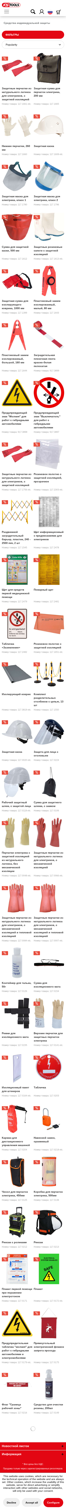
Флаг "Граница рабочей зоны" (11, 1406)
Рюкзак (38, 1242)
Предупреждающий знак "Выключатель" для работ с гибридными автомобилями (47, 420)
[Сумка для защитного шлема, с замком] (49, 782)
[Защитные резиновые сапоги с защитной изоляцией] (49, 226)
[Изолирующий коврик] (17, 674)
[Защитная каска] (49, 126)
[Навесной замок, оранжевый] (49, 1117)
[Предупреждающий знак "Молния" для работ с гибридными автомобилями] (17, 392)
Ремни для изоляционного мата (15, 1035)
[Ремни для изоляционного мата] (17, 1013)
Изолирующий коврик (16, 694)
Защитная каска (44, 146)
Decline (11, 1502)
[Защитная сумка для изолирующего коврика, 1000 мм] (17, 281)
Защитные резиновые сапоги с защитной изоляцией (48, 250)
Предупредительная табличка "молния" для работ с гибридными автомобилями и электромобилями (17, 1350)
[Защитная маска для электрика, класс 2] (49, 176)
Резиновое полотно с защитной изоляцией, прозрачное (48, 478)
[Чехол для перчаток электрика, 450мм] (17, 1172)
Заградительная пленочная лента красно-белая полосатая (44, 361)
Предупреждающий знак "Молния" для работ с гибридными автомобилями (15, 418)
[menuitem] (8, 11)
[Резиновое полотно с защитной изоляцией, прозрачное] (49, 454)
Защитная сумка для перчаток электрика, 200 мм (47, 92)
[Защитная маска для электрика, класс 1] (17, 176)
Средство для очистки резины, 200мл (48, 1406)
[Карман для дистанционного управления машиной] (17, 1117)
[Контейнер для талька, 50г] (17, 962)
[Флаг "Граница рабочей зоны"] (17, 1384)
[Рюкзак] (49, 1222)
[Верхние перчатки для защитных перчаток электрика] (49, 1013)
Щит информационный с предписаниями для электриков (49, 535)
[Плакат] (49, 1269)
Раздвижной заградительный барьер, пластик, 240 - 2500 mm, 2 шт (16, 537)
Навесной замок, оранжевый (44, 1139)
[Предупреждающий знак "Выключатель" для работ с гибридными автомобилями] (49, 392)
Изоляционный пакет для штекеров (15, 1089)
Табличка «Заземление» (11, 645)
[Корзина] (59, 12)
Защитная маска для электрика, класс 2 (47, 198)
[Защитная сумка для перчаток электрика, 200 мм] (49, 68)
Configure (53, 1502)
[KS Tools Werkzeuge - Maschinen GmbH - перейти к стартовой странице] (11, 5)
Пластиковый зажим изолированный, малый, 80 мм (47, 304)
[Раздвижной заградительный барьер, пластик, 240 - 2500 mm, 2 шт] (17, 512)
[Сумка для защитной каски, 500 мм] (17, 226)
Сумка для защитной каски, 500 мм (15, 248)
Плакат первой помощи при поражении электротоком (17, 1292)
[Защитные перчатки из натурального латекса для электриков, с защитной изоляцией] (17, 68)
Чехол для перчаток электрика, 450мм (15, 1193)
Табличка (40, 1087)
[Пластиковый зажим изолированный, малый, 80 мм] (49, 281)
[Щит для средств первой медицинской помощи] (17, 569)
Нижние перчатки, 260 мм (16, 148)
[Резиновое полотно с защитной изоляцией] (49, 623)
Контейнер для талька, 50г (16, 984)
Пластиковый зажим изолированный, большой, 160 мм (15, 359)
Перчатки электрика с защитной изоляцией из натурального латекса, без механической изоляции (16, 862)
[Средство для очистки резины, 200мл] (49, 1384)
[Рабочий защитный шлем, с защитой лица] (17, 782)
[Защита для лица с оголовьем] (49, 732)
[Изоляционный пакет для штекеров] (17, 1067)
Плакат (38, 1288)
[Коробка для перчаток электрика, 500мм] (49, 1172)
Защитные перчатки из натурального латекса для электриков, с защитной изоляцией (16, 94)
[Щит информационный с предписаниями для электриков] (49, 512)
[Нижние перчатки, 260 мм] (17, 126)
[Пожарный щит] (49, 569)
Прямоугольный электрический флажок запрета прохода (49, 1347)
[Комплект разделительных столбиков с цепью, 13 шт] (49, 674)
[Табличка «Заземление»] (17, 623)
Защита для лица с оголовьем (46, 753)
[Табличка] (49, 1067)
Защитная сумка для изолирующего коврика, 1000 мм (15, 304)
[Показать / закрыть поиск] (30, 12)
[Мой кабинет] (42, 12)
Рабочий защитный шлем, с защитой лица (16, 804)
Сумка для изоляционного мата (47, 984)
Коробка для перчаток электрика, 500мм (48, 1193)
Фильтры (12, 34)
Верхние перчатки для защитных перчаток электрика (48, 1037)
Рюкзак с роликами (14, 1242)
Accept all (31, 1502)
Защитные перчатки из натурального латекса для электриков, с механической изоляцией (48, 860)
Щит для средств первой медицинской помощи (16, 593)
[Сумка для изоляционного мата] (49, 962)
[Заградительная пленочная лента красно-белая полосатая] (49, 335)
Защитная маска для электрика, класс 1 (15, 198)
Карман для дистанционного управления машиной (16, 1141)
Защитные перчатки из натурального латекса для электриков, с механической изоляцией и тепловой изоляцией (17, 927)
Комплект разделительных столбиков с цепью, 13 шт (48, 700)
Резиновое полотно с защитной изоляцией (47, 645)
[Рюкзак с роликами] (17, 1222)
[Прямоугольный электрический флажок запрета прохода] (49, 1323)
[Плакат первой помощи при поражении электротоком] (17, 1269)
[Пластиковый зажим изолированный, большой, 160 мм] (17, 335)
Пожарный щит (43, 589)
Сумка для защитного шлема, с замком (48, 804)
